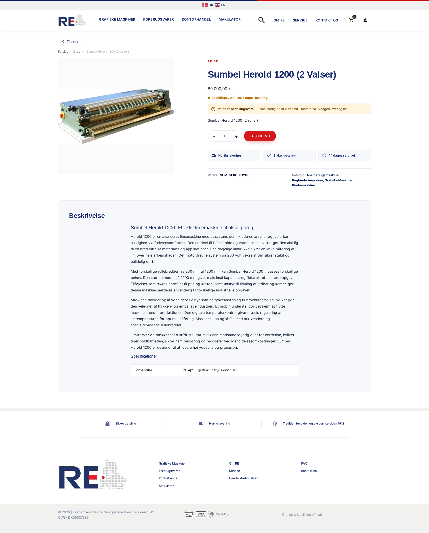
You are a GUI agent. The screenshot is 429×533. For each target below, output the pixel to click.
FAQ (304, 463)
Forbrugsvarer (158, 19)
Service (300, 20)
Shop (76, 51)
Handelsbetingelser (243, 478)
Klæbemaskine (303, 185)
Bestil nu (260, 136)
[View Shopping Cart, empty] (351, 20)
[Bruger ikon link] (365, 20)
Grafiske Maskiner (117, 19)
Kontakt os (327, 20)
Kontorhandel (196, 19)
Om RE (279, 20)
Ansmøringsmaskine (323, 175)
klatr (319, 515)
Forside (63, 51)
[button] (261, 20)
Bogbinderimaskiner (307, 180)
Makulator (230, 19)
